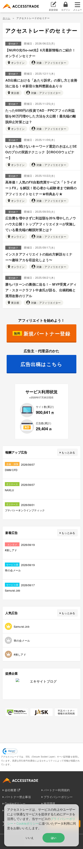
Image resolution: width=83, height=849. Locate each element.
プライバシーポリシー (58, 797)
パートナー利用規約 (57, 790)
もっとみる (68, 452)
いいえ (30, 837)
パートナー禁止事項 (18, 797)
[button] (10, 751)
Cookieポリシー (27, 823)
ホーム (6, 18)
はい (53, 838)
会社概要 (10, 790)
